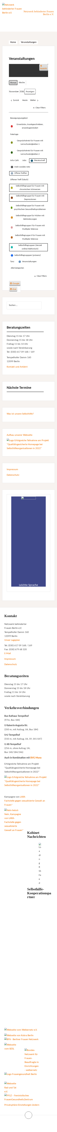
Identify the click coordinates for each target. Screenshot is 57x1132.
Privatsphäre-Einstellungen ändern (21, 1105)
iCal (13, 290)
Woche (22, 83)
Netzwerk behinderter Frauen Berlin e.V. (39, 13)
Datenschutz (13, 475)
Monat (13, 82)
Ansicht (44, 68)
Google (15, 284)
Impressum (12, 469)
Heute (24, 100)
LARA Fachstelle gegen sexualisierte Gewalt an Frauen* (24, 801)
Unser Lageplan (12, 640)
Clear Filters (41, 108)
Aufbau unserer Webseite (19, 435)
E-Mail (7, 653)
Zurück (16, 100)
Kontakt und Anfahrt (17, 367)
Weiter (33, 100)
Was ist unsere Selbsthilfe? (20, 414)
